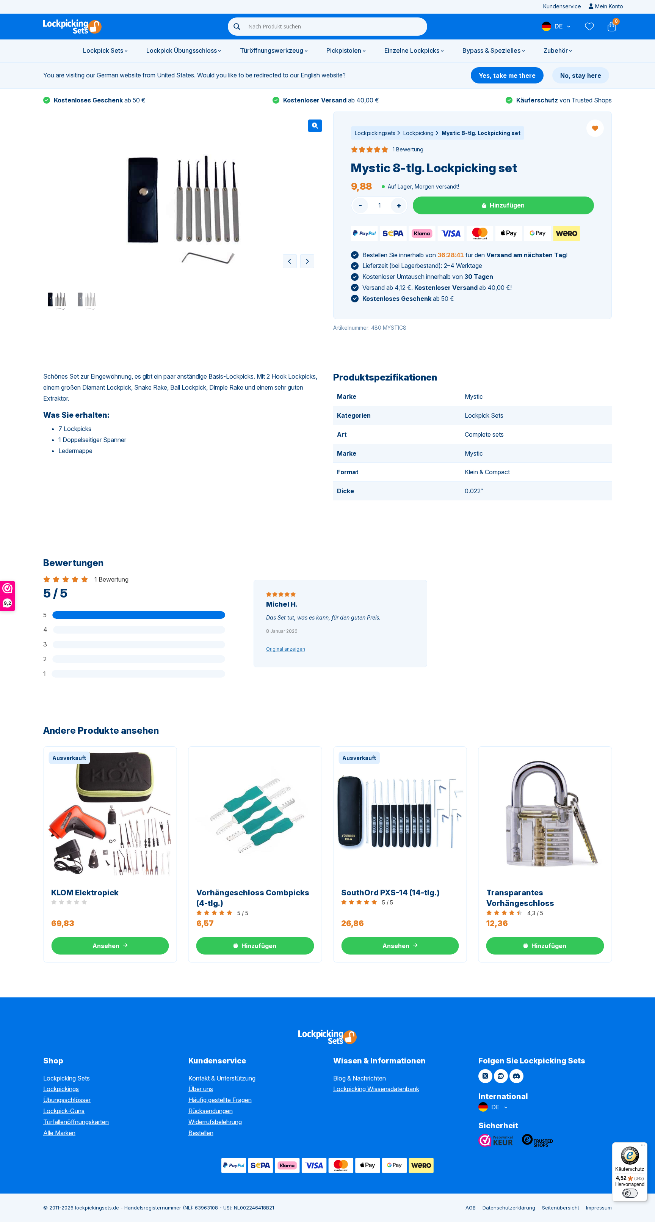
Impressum (599, 1208)
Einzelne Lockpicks (411, 50)
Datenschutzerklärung (509, 1208)
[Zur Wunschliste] (589, 26)
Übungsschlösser (67, 1100)
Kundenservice (562, 6)
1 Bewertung (408, 149)
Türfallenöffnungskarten (76, 1122)
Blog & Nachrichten (359, 1078)
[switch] (630, 1193)
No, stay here (580, 75)
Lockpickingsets (375, 133)
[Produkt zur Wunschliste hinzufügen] (595, 128)
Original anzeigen (285, 649)
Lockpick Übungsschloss (181, 50)
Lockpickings (61, 1089)
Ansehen (105, 946)
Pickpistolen (343, 50)
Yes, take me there (507, 75)
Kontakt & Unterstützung (221, 1078)
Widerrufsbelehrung (215, 1122)
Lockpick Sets (103, 50)
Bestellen (200, 1133)
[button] (315, 126)
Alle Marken (59, 1133)
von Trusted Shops (564, 100)
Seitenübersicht (560, 1208)
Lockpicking (418, 133)
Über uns (200, 1089)
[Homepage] (72, 26)
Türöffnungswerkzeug (271, 50)
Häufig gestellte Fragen (220, 1100)
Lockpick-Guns (64, 1111)
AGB (470, 1208)
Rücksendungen (210, 1111)
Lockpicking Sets (66, 1078)
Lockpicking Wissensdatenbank (376, 1089)
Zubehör (556, 50)
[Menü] (642, 1146)
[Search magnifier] (237, 26)
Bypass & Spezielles (491, 50)
